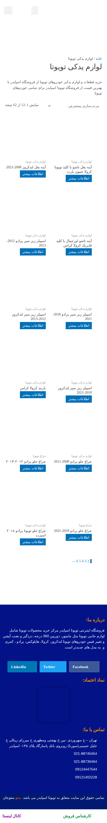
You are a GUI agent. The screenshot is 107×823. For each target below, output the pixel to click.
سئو (18, 798)
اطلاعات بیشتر (78, 178)
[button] (34, 10)
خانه (99, 59)
